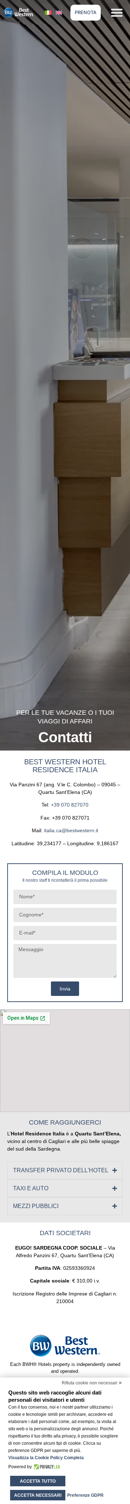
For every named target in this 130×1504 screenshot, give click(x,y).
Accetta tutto (38, 1481)
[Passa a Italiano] (48, 12)
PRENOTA (85, 12)
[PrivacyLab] (46, 1466)
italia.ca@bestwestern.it (71, 830)
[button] (117, 12)
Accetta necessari (37, 1495)
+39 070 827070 (69, 805)
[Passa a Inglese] (58, 12)
